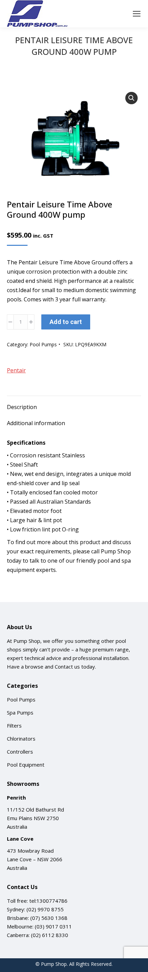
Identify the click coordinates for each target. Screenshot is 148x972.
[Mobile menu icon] (136, 13)
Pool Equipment (25, 764)
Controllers (20, 751)
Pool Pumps (43, 344)
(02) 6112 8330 (49, 935)
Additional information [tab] (36, 423)
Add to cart (66, 321)
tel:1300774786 (48, 900)
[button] (131, 98)
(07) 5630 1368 (48, 917)
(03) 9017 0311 (53, 926)
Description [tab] (22, 407)
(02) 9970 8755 (45, 909)
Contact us (67, 666)
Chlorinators (21, 738)
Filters (14, 725)
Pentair (16, 370)
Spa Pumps (20, 712)
